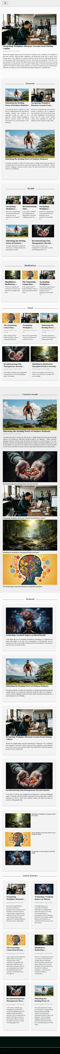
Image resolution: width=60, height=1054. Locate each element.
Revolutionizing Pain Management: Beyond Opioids (30, 210)
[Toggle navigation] (5, 3)
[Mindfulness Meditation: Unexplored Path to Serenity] (12, 275)
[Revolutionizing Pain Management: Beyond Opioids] (30, 200)
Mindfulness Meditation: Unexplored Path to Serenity (12, 285)
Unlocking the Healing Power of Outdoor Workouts (16, 104)
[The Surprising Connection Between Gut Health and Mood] (30, 275)
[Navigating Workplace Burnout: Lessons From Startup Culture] (29, 29)
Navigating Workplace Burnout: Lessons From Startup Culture (28, 47)
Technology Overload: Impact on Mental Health (26, 635)
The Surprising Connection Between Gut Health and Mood (29, 285)
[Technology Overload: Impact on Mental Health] (29, 621)
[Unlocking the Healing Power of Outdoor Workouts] (17, 95)
